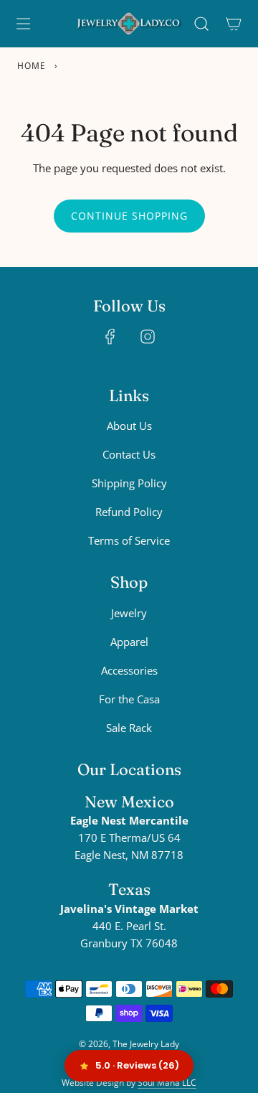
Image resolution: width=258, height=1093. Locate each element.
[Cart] (233, 23)
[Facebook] (110, 336)
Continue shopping (129, 215)
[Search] (201, 23)
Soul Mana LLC (167, 1082)
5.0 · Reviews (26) (137, 1065)
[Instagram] (147, 336)
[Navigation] (23, 23)
